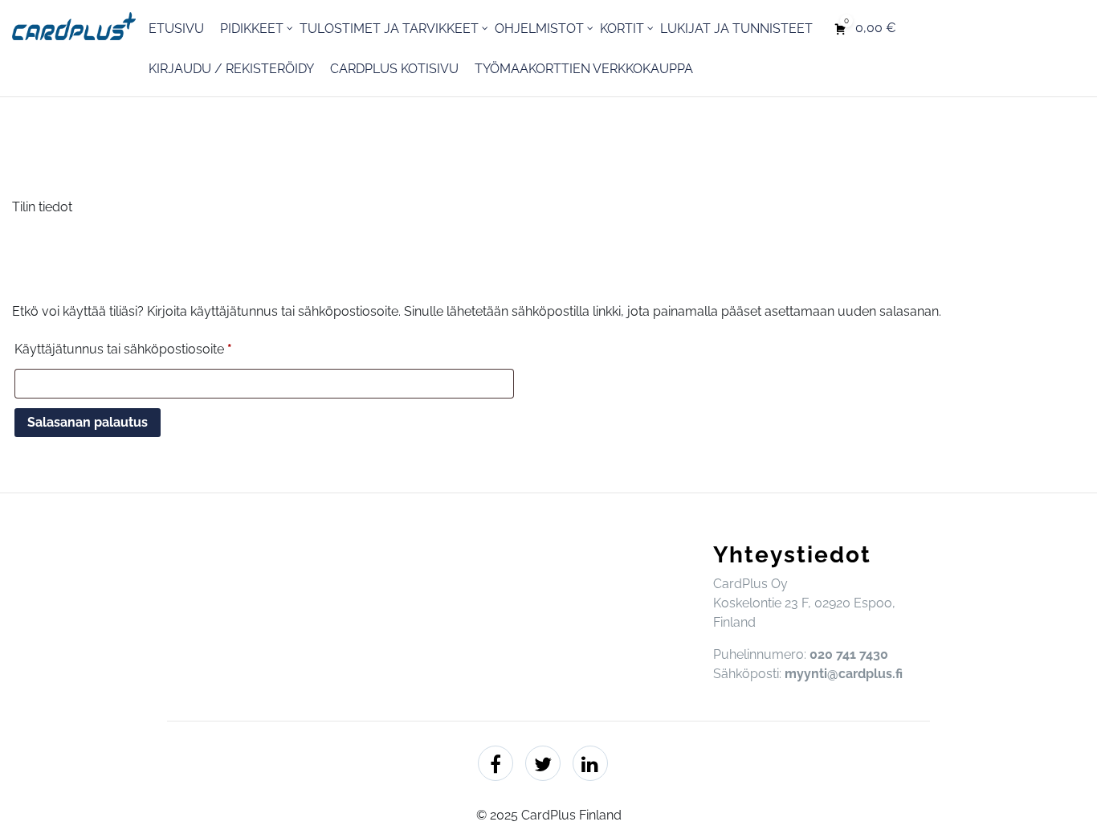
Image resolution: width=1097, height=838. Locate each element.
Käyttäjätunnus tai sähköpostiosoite (152, 349)
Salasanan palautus (87, 422)
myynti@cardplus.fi (844, 673)
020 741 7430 (848, 654)
